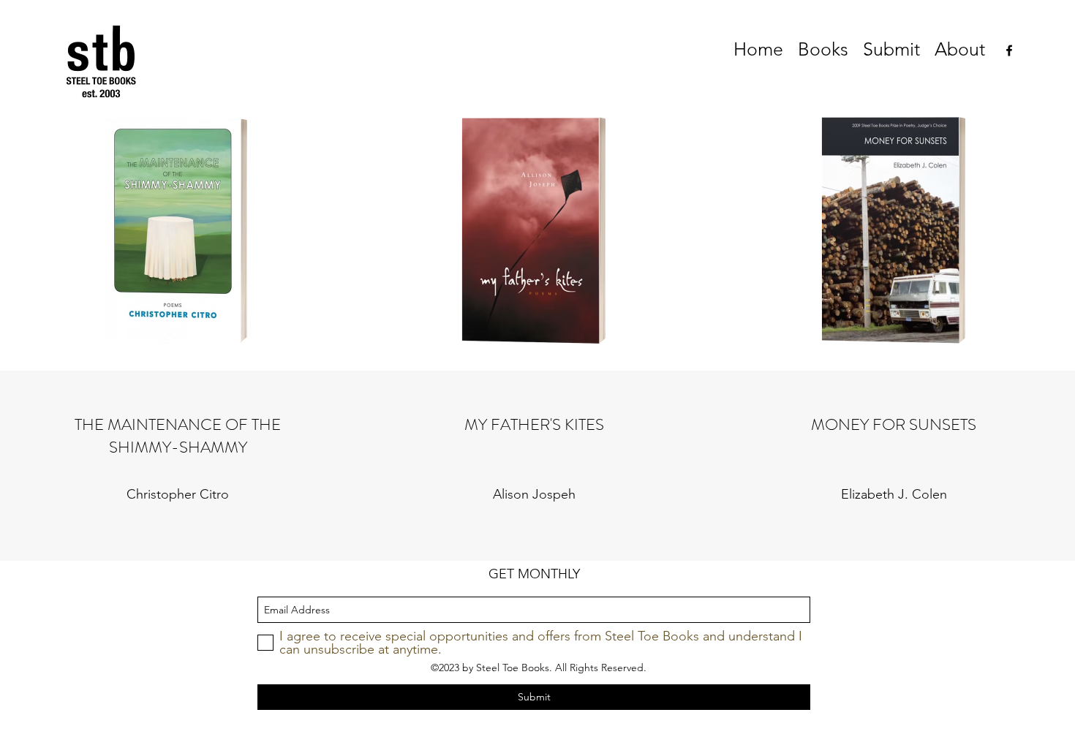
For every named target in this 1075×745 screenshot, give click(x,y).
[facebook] (1009, 50)
